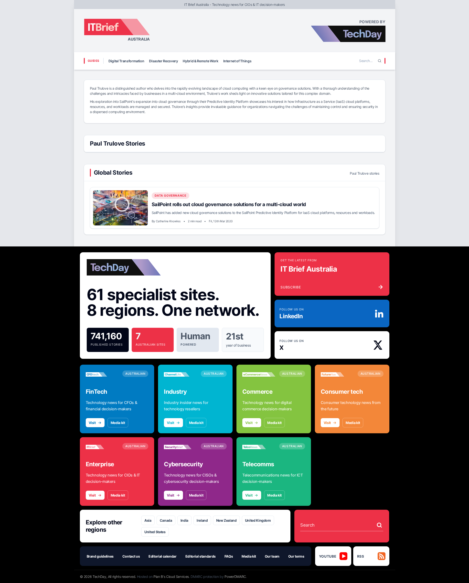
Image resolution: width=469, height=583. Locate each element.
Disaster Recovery (163, 61)
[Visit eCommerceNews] (258, 374)
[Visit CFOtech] (102, 374)
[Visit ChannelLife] (180, 374)
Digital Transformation (126, 61)
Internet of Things (237, 61)
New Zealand (226, 520)
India (184, 520)
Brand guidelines (100, 556)
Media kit (118, 423)
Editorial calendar (163, 556)
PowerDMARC (235, 576)
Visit (92, 423)
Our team (272, 556)
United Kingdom (258, 520)
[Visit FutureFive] (337, 374)
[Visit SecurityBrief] (180, 447)
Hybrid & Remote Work (200, 61)
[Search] (380, 61)
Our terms (296, 556)
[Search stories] (379, 525)
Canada (166, 520)
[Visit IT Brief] (102, 447)
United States (154, 532)
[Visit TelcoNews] (258, 447)
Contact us (131, 556)
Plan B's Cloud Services (171, 576)
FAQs (228, 556)
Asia (147, 520)
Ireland (202, 520)
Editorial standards (200, 556)
